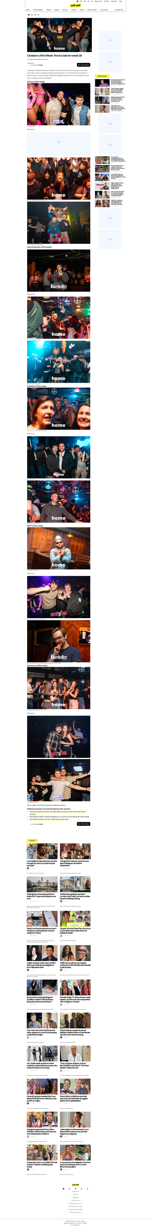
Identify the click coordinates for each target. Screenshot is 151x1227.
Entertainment (38, 9)
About (75, 1194)
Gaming (56, 9)
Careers (75, 1197)
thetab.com (72, 1221)
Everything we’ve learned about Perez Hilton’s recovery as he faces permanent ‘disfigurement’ (118, 81)
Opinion (73, 9)
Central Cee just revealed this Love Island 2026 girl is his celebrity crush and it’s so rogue (42, 1098)
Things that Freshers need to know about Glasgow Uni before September (74, 863)
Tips (120, 1)
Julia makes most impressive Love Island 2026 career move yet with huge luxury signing (74, 1131)
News (28, 9)
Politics (65, 9)
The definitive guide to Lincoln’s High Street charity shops (49, 819)
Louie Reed (34, 65)
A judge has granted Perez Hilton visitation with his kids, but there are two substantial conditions (41, 1131)
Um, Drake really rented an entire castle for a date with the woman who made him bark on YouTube (42, 1065)
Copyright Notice (75, 1206)
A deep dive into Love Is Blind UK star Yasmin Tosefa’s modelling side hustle (42, 1164)
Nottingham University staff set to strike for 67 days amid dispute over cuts (41, 896)
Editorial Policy (75, 1203)
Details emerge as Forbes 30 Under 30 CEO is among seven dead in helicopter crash (118, 99)
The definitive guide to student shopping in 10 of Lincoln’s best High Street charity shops (59, 817)
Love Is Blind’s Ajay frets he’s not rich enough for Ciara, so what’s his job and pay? (42, 863)
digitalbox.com (76, 1225)
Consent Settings (75, 1209)
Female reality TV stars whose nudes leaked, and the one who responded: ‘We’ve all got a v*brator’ (75, 999)
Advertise (114, 1)
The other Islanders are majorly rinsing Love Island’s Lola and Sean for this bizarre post (118, 167)
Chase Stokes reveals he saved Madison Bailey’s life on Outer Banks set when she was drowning (75, 1032)
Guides (82, 9)
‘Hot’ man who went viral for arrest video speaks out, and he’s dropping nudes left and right (42, 1032)
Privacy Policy (75, 1212)
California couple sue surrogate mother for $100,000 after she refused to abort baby (75, 965)
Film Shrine (104, 9)
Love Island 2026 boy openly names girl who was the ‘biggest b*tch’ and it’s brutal (118, 176)
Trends (48, 9)
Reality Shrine (92, 9)
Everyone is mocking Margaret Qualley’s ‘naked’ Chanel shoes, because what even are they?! (40, 999)
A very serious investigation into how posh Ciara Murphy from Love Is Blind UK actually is (75, 1164)
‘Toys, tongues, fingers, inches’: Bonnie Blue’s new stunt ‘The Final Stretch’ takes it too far (74, 1065)
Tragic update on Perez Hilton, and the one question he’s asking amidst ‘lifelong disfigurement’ (117, 185)
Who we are (98, 1)
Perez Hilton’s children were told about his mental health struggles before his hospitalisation (74, 1098)
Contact (106, 1)
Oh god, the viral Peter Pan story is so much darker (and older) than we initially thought (75, 930)
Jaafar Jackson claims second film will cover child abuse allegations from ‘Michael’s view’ (41, 965)
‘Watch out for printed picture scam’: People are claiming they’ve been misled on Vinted (42, 930)
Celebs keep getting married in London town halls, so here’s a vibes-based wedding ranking (75, 896)
